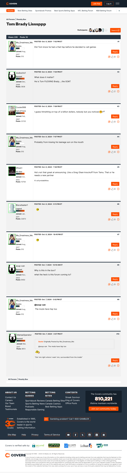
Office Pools (71, 403)
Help (24, 434)
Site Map (12, 434)
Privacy (35, 434)
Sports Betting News (35, 403)
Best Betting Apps (53, 406)
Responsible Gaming (34, 409)
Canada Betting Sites (55, 400)
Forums (10, 11)
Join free (96, 4)
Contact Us (10, 397)
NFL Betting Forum (85, 11)
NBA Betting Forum (103, 11)
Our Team (9, 403)
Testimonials (11, 409)
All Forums (10, 19)
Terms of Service (52, 434)
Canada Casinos (53, 403)
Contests (71, 392)
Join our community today (103, 408)
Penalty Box (21, 19)
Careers (9, 400)
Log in (108, 4)
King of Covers (72, 400)
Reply (115, 51)
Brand (8, 406)
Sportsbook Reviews (35, 400)
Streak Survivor (72, 397)
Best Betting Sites (25, 11)
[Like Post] (112, 57)
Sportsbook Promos (43, 11)
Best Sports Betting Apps (64, 11)
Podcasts (29, 406)
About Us (11, 392)
